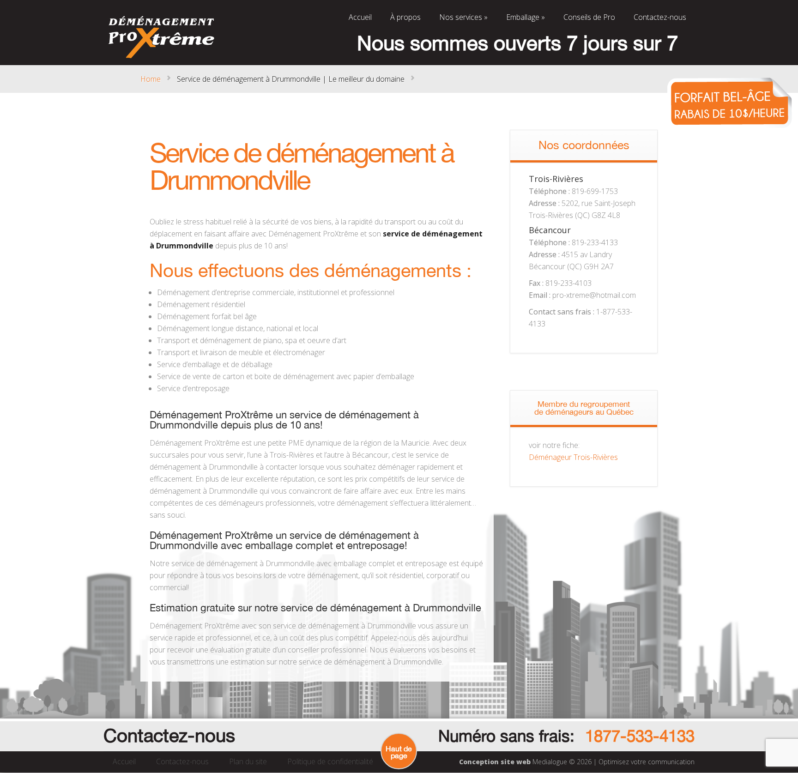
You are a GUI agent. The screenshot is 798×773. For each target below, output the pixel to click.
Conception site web (495, 761)
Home (150, 79)
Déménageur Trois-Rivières (573, 457)
